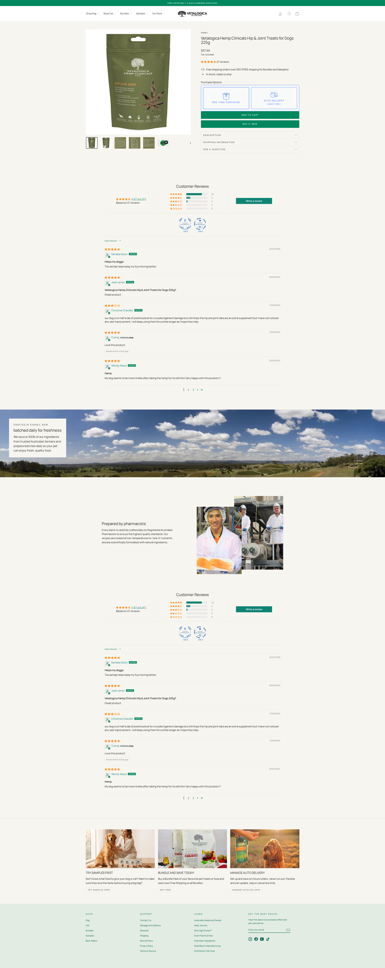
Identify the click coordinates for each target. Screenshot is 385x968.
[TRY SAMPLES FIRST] (120, 848)
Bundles (124, 13)
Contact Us (145, 920)
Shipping (144, 935)
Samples (141, 13)
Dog (87, 920)
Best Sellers (91, 940)
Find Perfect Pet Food (204, 951)
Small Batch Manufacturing (207, 945)
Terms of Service (148, 951)
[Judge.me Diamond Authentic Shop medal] (185, 224)
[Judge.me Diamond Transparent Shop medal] (200, 224)
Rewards (144, 930)
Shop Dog (91, 13)
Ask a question (214, 149)
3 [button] (193, 390)
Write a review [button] (254, 201)
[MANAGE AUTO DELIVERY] (264, 848)
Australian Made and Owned (207, 920)
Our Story (157, 13)
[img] (112, 249)
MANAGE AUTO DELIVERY (246, 890)
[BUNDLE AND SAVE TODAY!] (192, 848)
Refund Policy (146, 940)
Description (212, 135)
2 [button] (188, 390)
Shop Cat (108, 13)
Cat (87, 925)
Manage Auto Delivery (150, 925)
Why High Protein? (203, 930)
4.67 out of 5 (139, 199)
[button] (209, 61)
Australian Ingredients (204, 940)
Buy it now (250, 124)
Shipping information (219, 142)
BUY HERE (165, 890)
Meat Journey (200, 925)
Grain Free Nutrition (203, 935)
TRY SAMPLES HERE (99, 890)
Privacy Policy (146, 945)
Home (204, 32)
